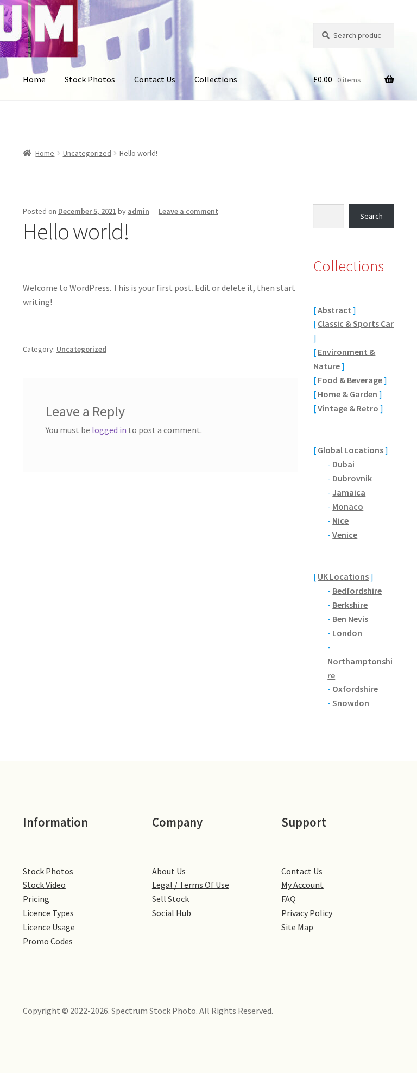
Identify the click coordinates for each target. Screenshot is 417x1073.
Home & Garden (348, 394)
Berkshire (350, 604)
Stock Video (44, 884)
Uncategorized (87, 153)
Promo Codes (48, 941)
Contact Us (154, 79)
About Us (169, 871)
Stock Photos (90, 79)
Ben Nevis (350, 618)
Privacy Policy (306, 912)
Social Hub (171, 912)
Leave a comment (188, 211)
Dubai (343, 464)
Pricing (36, 898)
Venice (344, 534)
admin (138, 211)
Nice (340, 520)
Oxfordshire (355, 688)
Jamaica (348, 492)
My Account (302, 884)
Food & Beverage (351, 379)
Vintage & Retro (348, 408)
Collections (215, 79)
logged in (109, 429)
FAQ (288, 898)
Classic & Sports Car (356, 323)
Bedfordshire (357, 590)
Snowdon (350, 702)
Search (371, 216)
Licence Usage (49, 927)
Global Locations (350, 450)
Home (34, 79)
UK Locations (343, 576)
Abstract (334, 309)
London (347, 632)
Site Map (297, 927)
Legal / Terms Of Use (190, 884)
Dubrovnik (352, 478)
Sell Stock (170, 898)
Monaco (347, 506)
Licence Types (48, 912)
